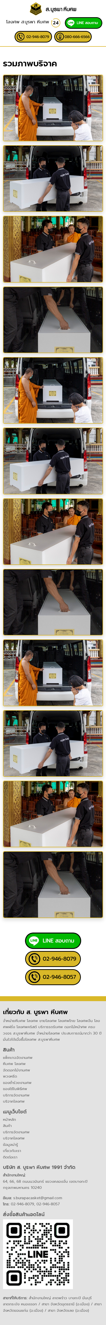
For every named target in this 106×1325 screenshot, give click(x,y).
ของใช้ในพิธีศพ (15, 1089)
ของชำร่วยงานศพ (17, 1082)
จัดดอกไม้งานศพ (16, 1070)
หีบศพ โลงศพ (14, 1063)
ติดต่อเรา (10, 1157)
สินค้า (7, 1125)
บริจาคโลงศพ (14, 1101)
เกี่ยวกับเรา (12, 1150)
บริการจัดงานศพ (16, 1095)
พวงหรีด (10, 1076)
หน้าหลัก (9, 1119)
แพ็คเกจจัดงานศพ (18, 1057)
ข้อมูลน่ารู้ (10, 1144)
